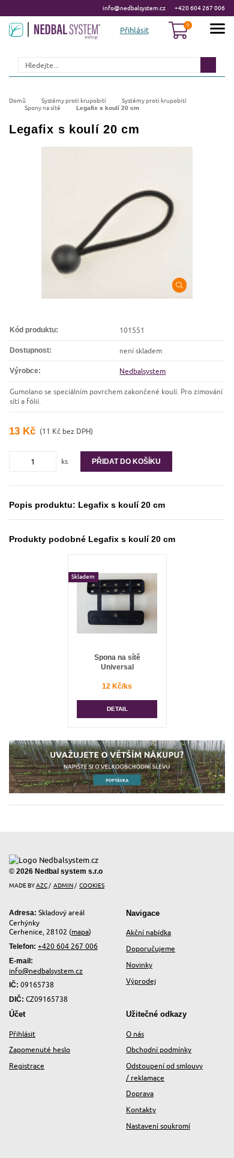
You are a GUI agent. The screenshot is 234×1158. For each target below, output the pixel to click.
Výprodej (141, 981)
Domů (17, 100)
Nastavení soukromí (158, 1126)
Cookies (91, 885)
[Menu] (217, 30)
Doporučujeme (150, 948)
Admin (63, 885)
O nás (135, 1034)
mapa (80, 932)
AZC (41, 885)
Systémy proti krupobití (73, 100)
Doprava (140, 1093)
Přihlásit (22, 1034)
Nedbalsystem (142, 371)
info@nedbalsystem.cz (134, 7)
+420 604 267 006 (200, 7)
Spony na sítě (43, 107)
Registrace (26, 1066)
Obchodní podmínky (158, 1049)
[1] (208, 65)
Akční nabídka (148, 932)
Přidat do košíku (126, 461)
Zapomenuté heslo (39, 1049)
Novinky (139, 965)
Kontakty (141, 1110)
